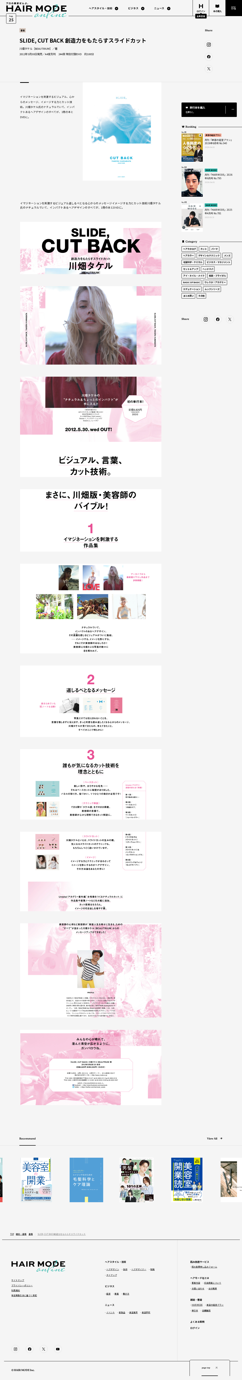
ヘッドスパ (208, 269)
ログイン (195, 1328)
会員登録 (201, 16)
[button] (209, 110)
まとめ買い (188, 295)
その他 (201, 295)
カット (203, 248)
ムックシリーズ (212, 289)
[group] (23, 1180)
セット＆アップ (190, 269)
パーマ (214, 248)
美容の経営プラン (213, 135)
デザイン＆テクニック (209, 255)
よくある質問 (197, 1321)
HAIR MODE (211, 170)
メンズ (227, 255)
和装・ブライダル (217, 275)
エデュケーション (191, 289)
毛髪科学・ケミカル (192, 262)
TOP (12, 1234)
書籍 (31, 1234)
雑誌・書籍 (21, 1234)
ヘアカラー (188, 255)
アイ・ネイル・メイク (193, 275)
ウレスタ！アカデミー (215, 282)
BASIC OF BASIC (191, 282)
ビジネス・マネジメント (218, 262)
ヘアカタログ (189, 248)
